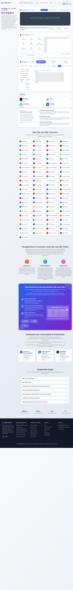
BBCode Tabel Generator (21, 429)
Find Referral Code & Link (63, 425)
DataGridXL (68, 53)
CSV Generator (19, 427)
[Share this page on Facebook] (2, 13)
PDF (63, 65)
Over (45, 431)
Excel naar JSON (33, 425)
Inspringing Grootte (22, 80)
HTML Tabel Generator (20, 434)
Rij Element (28, 87)
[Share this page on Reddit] (6, 13)
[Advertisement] (9, 38)
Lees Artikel (25, 359)
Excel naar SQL (33, 427)
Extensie (51, 2)
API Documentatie (48, 427)
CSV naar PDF (33, 436)
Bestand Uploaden (53, 9)
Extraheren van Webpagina (64, 9)
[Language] (68, 1)
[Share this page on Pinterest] (8, 13)
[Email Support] (6, 437)
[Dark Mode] (64, 1)
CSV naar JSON (33, 434)
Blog (59, 2)
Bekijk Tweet (62, 359)
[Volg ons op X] (3, 437)
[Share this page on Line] (13, 13)
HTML (45, 65)
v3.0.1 (13, 2)
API (55, 2)
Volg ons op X (33, 62)
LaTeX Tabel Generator (44, 2)
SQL (35, 65)
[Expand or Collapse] (68, 35)
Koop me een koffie (65, 4)
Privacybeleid (47, 434)
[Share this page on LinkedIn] (11, 13)
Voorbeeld (45, 9)
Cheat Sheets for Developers (64, 427)
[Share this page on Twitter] (4, 13)
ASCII (68, 65)
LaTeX (40, 65)
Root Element (28, 83)
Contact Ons (46, 432)
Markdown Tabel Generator (22, 425)
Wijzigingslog (47, 429)
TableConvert (22, 443)
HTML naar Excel (33, 432)
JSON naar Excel (33, 431)
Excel (26, 65)
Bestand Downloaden (65, 62)
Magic (31, 65)
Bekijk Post (43, 359)
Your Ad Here (61, 429)
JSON (22, 65)
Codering (28, 79)
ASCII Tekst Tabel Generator (22, 431)
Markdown (54, 65)
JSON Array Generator (20, 432)
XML (59, 65)
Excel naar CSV (33, 429)
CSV (49, 65)
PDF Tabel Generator (20, 436)
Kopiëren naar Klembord (53, 62)
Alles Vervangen (32, 55)
